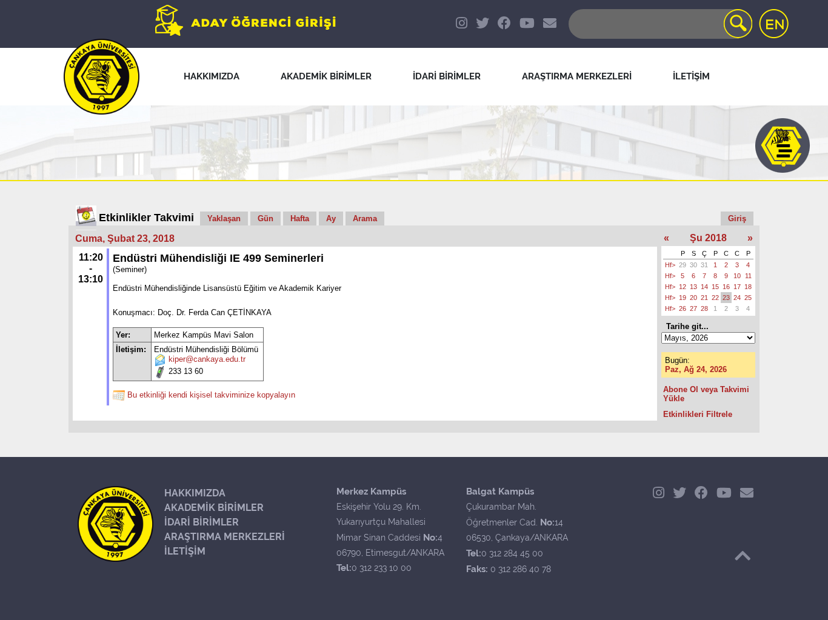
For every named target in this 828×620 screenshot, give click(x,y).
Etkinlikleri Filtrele (697, 414)
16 (726, 286)
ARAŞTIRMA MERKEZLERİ (224, 536)
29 (682, 264)
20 (693, 297)
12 (682, 286)
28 (704, 308)
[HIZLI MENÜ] (782, 145)
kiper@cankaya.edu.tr (207, 359)
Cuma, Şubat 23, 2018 (125, 238)
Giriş (737, 218)
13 (693, 286)
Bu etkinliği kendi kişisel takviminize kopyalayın (211, 395)
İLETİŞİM (184, 551)
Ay (331, 218)
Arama (365, 218)
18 (748, 286)
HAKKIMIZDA (194, 493)
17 (737, 286)
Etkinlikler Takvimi (146, 218)
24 (737, 297)
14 (704, 286)
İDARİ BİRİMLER (201, 522)
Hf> (670, 264)
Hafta (299, 218)
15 (715, 286)
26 (682, 308)
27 (693, 308)
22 (715, 297)
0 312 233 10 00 (382, 568)
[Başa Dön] (742, 556)
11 (748, 275)
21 (704, 297)
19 (682, 297)
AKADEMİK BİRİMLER (214, 507)
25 (748, 297)
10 (737, 275)
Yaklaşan (224, 218)
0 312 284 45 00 (512, 553)
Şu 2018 (708, 238)
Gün (265, 218)
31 (704, 264)
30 (693, 264)
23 (726, 297)
